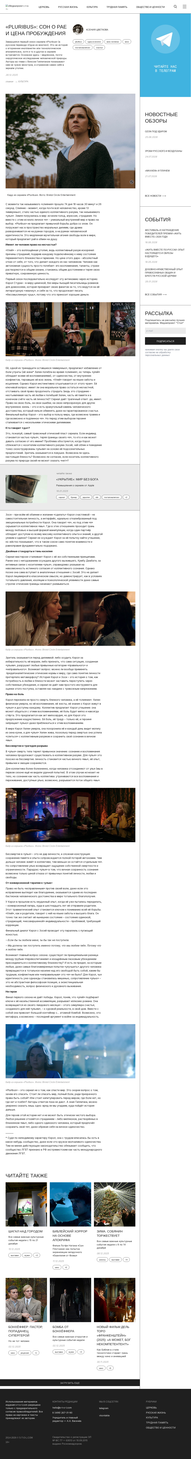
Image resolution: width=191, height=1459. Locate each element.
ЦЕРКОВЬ (44, 7)
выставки (15, 1255)
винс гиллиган (113, 42)
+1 (36, 1353)
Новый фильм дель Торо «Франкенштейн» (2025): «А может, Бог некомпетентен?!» (114, 1335)
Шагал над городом (25, 1231)
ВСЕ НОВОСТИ (153, 196)
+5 (66, 1267)
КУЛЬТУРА (92, 7)
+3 (37, 1255)
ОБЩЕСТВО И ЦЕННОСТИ (150, 7)
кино (127, 42)
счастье (99, 47)
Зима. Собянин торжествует (110, 1233)
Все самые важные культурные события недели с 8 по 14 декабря (114, 1244)
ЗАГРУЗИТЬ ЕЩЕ (70, 1383)
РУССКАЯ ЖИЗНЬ (68, 7)
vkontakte (104, 1415)
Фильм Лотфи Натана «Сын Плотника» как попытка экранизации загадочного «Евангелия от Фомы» (68, 1250)
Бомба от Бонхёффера (63, 1329)
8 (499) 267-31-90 (62, 1412)
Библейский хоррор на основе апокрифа (70, 1236)
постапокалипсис (82, 47)
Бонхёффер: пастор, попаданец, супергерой (25, 1331)
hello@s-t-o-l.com (62, 1407)
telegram (103, 1408)
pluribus (78, 42)
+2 (126, 497)
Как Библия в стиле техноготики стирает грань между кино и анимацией (112, 1353)
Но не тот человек (18, 1341)
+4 (126, 1260)
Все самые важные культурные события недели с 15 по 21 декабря (26, 1240)
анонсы (102, 1260)
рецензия (25, 1353)
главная (9, 81)
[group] (165, 139)
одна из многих (94, 42)
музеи (27, 1255)
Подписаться (165, 341)
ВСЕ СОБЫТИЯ (153, 294)
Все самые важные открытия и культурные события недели (70, 1338)
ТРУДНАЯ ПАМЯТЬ (117, 7)
